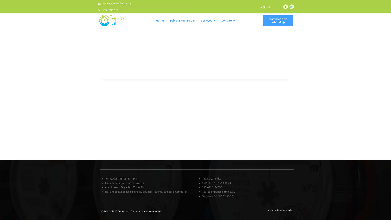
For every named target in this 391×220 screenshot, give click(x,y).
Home (160, 20)
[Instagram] (291, 6)
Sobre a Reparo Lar (182, 20)
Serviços (206, 20)
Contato (226, 20)
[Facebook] (285, 6)
